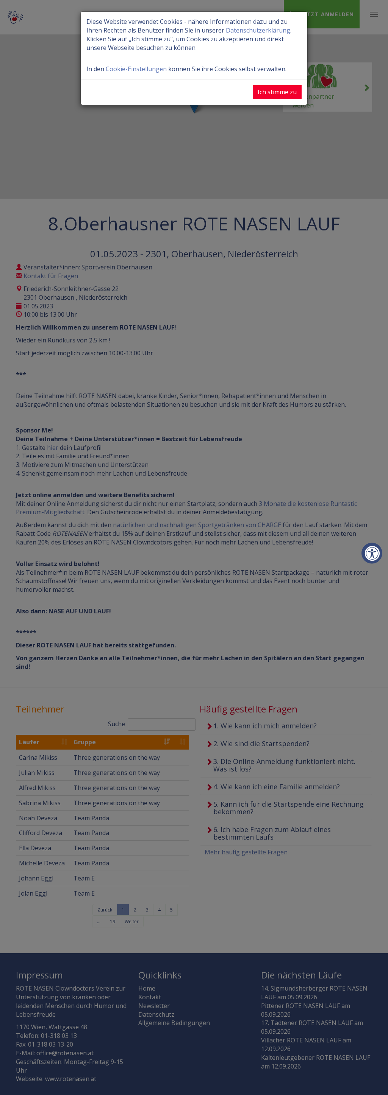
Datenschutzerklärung (258, 30)
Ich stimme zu (277, 92)
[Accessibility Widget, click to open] (371, 553)
